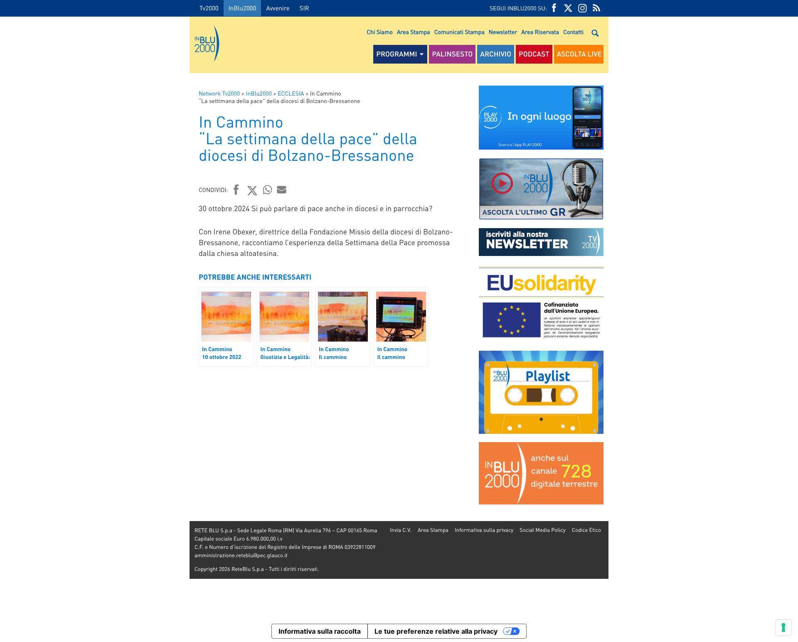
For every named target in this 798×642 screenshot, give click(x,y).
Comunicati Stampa (459, 32)
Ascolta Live (579, 54)
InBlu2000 (242, 8)
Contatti (573, 32)
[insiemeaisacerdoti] (95, 327)
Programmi (396, 54)
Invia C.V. (400, 530)
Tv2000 (209, 8)
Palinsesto (452, 54)
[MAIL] (282, 189)
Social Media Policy (542, 530)
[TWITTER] (568, 8)
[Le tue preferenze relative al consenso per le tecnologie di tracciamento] (783, 627)
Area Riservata (540, 32)
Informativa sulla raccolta (319, 631)
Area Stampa (413, 32)
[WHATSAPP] (268, 189)
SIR (304, 8)
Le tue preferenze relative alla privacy (436, 631)
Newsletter (503, 32)
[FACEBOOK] (554, 8)
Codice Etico (586, 530)
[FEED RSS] (596, 8)
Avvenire (277, 8)
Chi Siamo (380, 32)
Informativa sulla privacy (484, 530)
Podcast (534, 54)
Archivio (495, 54)
